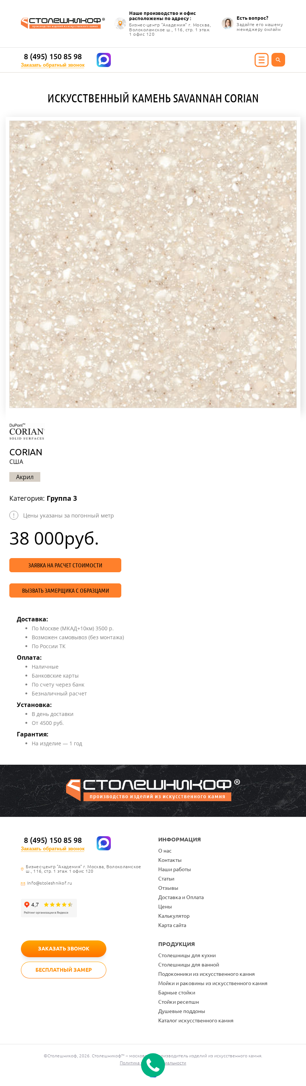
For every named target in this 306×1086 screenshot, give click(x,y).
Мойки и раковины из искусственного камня (213, 983)
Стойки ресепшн (178, 1002)
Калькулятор (174, 916)
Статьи (166, 879)
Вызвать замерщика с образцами (65, 590)
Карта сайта (172, 925)
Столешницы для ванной (188, 965)
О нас (165, 851)
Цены (165, 907)
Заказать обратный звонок (53, 65)
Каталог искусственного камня (196, 1020)
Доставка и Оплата (181, 897)
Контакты (170, 860)
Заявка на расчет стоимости (65, 565)
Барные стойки (176, 993)
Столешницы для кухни (187, 955)
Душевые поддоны (181, 1011)
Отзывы (168, 888)
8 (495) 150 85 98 (53, 56)
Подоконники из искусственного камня (206, 974)
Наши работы (174, 869)
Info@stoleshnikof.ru (49, 883)
